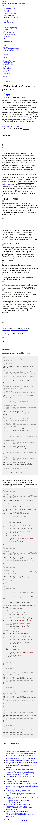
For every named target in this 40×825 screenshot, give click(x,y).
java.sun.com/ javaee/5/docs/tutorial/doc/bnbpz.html (18, 285)
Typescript (6, 36)
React (5, 24)
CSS (4, 59)
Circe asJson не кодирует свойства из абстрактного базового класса (18, 812)
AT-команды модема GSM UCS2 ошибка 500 (20, 758)
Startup (5, 54)
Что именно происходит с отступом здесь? (20, 760)
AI (4, 26)
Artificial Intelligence (9, 14)
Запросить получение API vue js (16, 806)
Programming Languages (11, 49)
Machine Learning (9, 8)
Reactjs (5, 52)
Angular (6, 47)
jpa (9, 126)
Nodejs (5, 29)
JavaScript (6, 10)
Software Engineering (10, 28)
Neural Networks (8, 50)
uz (22, 820)
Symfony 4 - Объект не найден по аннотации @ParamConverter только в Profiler (20, 773)
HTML (5, 56)
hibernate (5, 126)
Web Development (9, 15)
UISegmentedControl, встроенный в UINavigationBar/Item (17, 801)
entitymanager (14, 126)
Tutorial (5, 57)
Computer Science (9, 35)
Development (7, 42)
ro (24, 820)
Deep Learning (8, 22)
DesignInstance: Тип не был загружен (18, 790)
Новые (5, 80)
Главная (3, 3)
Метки (24, 3)
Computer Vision (8, 64)
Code (5, 66)
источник (26, 129)
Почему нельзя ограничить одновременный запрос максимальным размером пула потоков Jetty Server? (21, 778)
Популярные (7, 81)
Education (6, 73)
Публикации (10, 3)
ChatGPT (6, 71)
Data (4, 45)
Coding (5, 21)
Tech (5, 38)
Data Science (7, 12)
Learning (6, 70)
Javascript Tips (8, 63)
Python (5, 19)
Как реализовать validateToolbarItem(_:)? (19, 804)
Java (4, 31)
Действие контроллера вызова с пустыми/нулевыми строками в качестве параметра (20, 770)
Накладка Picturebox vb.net (14, 792)
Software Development (10, 17)
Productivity (7, 68)
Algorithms (6, 40)
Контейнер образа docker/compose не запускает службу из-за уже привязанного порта (21, 763)
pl (26, 820)
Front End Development (10, 33)
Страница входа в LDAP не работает (18, 781)
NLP (5, 43)
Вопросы (18, 3)
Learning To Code (9, 61)
